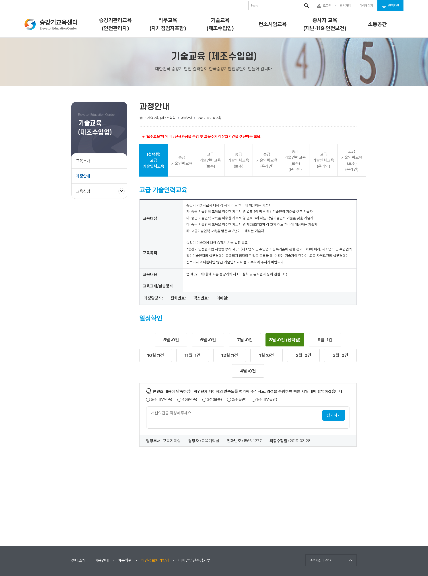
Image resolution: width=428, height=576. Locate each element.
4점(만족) (189, 399)
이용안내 (102, 560)
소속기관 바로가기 (321, 560)
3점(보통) (214, 399)
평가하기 (334, 415)
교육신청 (85, 194)
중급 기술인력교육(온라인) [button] (267, 160)
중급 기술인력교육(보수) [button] (238, 160)
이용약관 (125, 560)
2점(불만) (239, 399)
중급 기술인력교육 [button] (182, 160)
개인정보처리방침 (155, 560)
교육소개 (83, 161)
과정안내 (83, 176)
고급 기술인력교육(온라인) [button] (323, 160)
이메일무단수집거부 (194, 560)
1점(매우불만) (266, 399)
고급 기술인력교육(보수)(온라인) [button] (351, 160)
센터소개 (78, 560)
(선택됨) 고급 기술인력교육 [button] (153, 160)
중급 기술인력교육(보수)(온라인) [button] (295, 160)
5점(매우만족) (161, 399)
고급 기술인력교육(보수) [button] (210, 160)
